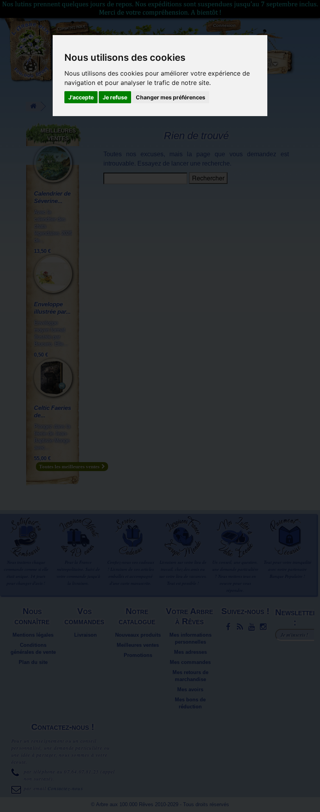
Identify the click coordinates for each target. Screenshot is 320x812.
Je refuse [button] (115, 97)
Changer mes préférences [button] (170, 97)
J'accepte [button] (81, 97)
